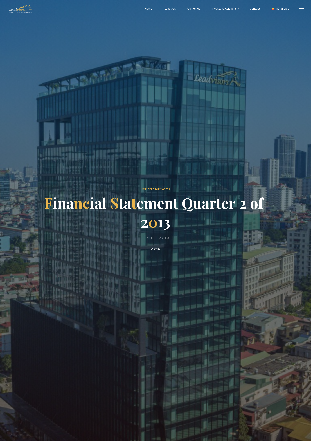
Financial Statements (155, 189)
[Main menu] (300, 8)
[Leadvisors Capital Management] (19, 8)
